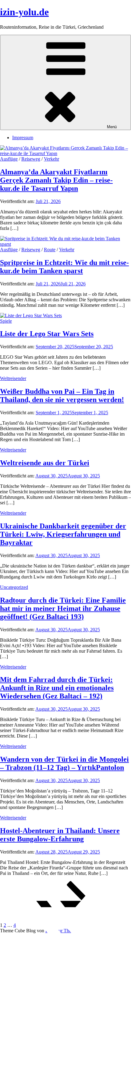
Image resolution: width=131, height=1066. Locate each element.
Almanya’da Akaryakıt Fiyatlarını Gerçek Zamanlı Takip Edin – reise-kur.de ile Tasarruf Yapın (56, 180)
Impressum (22, 137)
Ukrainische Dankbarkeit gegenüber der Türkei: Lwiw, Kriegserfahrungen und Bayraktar (63, 534)
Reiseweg (30, 158)
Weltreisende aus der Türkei (44, 463)
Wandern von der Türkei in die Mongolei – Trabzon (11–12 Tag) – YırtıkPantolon (64, 763)
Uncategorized (14, 587)
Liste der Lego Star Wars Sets (47, 334)
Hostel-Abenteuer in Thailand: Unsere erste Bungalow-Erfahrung (60, 835)
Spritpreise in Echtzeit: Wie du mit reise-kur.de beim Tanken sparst (64, 267)
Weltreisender (13, 378)
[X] (65, 996)
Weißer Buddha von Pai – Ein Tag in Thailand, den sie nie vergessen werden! (62, 395)
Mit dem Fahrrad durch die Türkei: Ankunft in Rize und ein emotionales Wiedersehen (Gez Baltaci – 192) (57, 688)
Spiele (6, 321)
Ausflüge (9, 158)
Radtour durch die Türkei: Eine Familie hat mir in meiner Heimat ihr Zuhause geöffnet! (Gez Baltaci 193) (63, 608)
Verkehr (51, 158)
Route (49, 249)
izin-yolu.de (24, 11)
